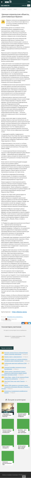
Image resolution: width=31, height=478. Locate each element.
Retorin (8, 319)
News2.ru (4, 474)
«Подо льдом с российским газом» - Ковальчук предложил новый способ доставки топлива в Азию (14, 373)
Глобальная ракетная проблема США (15, 363)
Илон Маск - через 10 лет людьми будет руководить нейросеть (16, 377)
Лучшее (4, 9)
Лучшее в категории (16, 400)
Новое (15, 9)
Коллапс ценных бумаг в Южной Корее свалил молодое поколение (16, 353)
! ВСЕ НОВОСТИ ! (5, 5)
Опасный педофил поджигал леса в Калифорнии (22, 415)
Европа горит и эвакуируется (13, 356)
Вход (29, 1)
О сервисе (9, 474)
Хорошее (10, 9)
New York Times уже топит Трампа (14, 381)
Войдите (7, 336)
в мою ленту (24, 5)
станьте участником (17, 336)
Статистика (15, 474)
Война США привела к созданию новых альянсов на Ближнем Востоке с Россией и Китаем (16, 386)
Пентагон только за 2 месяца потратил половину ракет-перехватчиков (15, 360)
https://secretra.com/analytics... (15, 316)
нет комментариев (7, 320)
